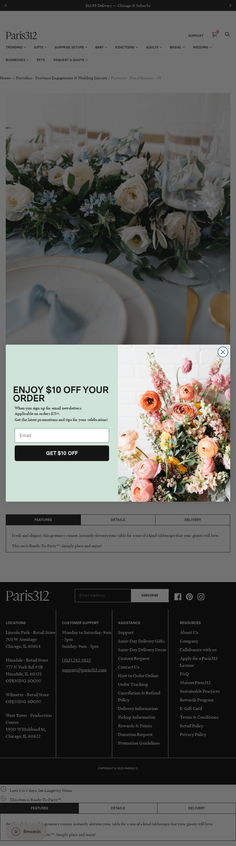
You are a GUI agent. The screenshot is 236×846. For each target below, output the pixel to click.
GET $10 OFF (62, 453)
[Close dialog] (223, 352)
